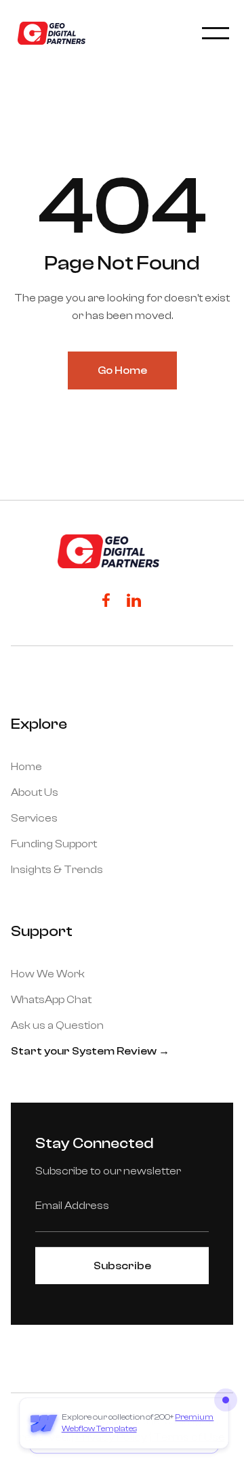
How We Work (48, 974)
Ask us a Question (57, 1025)
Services (34, 818)
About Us (34, 792)
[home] (48, 33)
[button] (214, 33)
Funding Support (54, 844)
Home (26, 767)
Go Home (122, 370)
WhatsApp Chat (51, 1000)
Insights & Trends (57, 870)
